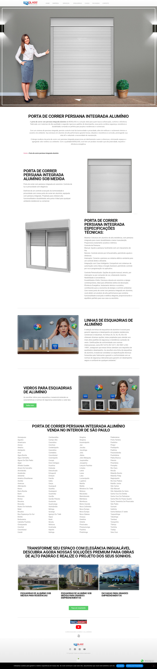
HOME (48, 3)
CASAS (87, 3)
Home (25, 153)
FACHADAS (96, 3)
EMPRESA (56, 3)
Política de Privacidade (134, 666)
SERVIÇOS (66, 3)
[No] (153, 666)
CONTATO (106, 3)
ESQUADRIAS (77, 3)
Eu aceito (120, 666)
